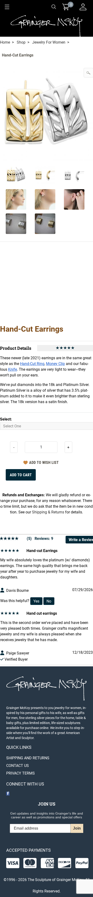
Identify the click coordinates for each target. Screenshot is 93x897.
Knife (12, 369)
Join (77, 828)
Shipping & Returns (48, 512)
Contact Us (17, 765)
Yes (36, 601)
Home (5, 42)
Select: (6, 419)
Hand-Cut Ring (32, 363)
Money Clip (55, 363)
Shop (21, 42)
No (48, 601)
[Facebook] (8, 794)
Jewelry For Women (48, 42)
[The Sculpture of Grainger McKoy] (46, 25)
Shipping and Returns (27, 758)
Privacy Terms (20, 773)
